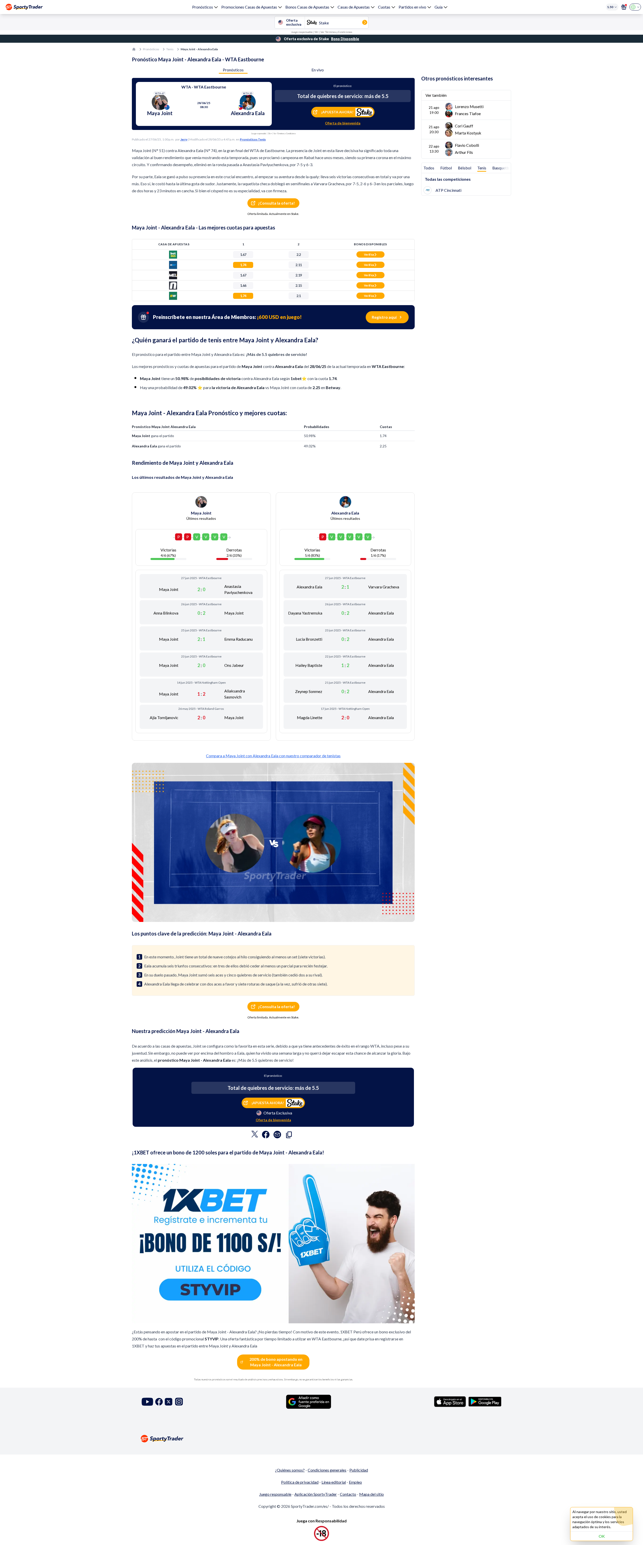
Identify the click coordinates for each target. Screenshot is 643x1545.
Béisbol (464, 167)
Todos (428, 167)
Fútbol (446, 167)
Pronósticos (202, 7)
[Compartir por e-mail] (277, 1136)
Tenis (170, 49)
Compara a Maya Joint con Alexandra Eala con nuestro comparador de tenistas (273, 755)
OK (602, 1536)
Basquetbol (502, 167)
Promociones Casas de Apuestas (249, 7)
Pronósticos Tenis (253, 139)
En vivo (317, 69)
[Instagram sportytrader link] (179, 1401)
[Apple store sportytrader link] (450, 1401)
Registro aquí (384, 317)
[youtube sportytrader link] (147, 1401)
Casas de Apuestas (354, 7)
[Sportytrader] (24, 7)
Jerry (183, 139)
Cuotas (384, 7)
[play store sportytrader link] (484, 1401)
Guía (439, 7)
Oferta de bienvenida (342, 123)
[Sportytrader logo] (321, 1438)
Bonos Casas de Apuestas (307, 7)
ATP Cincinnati (448, 190)
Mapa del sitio (371, 1494)
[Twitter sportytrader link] (168, 1401)
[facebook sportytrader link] (159, 1401)
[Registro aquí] (623, 7)
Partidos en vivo (412, 7)
